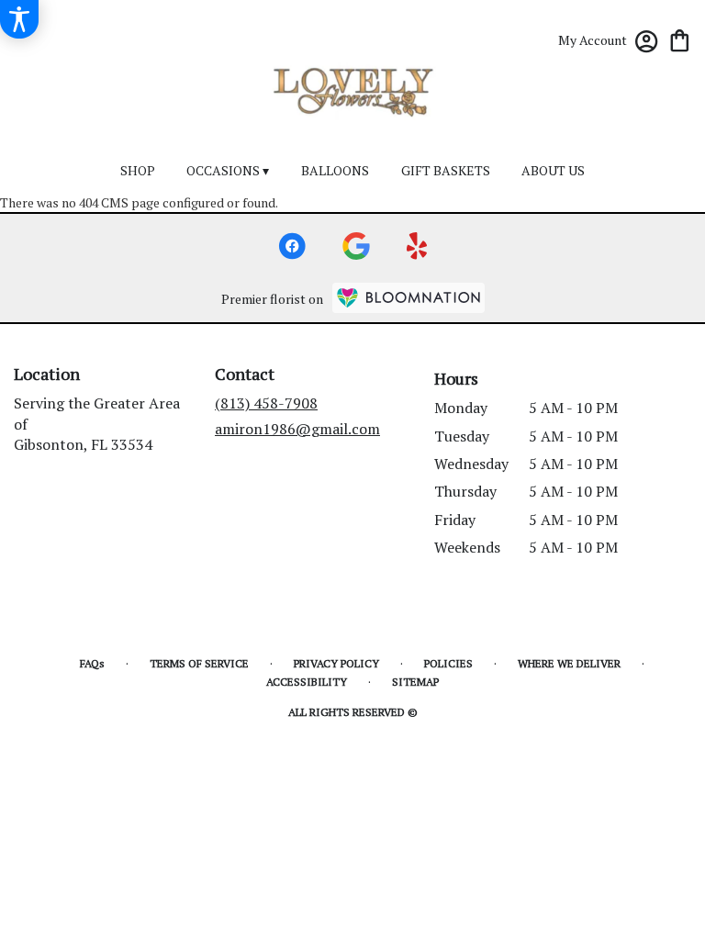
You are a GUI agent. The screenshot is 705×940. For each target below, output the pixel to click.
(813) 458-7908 (266, 403)
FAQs (92, 663)
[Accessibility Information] (19, 19)
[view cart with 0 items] (679, 39)
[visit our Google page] (356, 246)
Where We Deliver (569, 663)
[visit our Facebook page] (292, 246)
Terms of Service (199, 663)
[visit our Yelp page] (417, 246)
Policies (448, 663)
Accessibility (306, 681)
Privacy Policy (336, 663)
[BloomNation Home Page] (408, 298)
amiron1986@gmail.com (297, 429)
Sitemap (415, 681)
